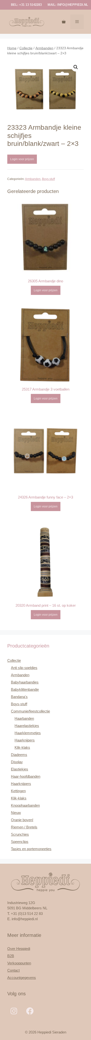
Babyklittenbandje (25, 689)
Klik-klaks (22, 747)
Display (17, 762)
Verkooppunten (19, 963)
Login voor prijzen (22, 159)
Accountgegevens (21, 978)
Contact (13, 970)
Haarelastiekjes (27, 726)
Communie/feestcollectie (30, 711)
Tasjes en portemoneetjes (31, 849)
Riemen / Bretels (24, 827)
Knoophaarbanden (25, 805)
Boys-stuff (48, 179)
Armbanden (44, 48)
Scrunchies (20, 834)
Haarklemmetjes (28, 733)
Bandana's (19, 697)
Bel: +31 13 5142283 (26, 5)
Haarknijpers (25, 740)
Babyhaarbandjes (25, 682)
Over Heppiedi (18, 949)
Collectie (26, 48)
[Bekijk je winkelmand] (63, 21)
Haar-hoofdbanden (25, 776)
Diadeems (19, 755)
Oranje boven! (22, 820)
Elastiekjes (19, 769)
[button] (75, 67)
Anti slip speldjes (24, 668)
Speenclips (19, 842)
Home (12, 48)
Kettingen (18, 791)
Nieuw (16, 813)
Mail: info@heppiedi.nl (68, 5)
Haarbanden (24, 718)
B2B (10, 956)
